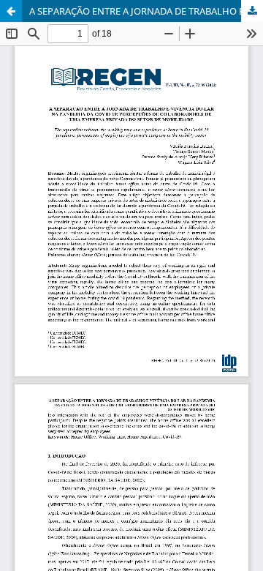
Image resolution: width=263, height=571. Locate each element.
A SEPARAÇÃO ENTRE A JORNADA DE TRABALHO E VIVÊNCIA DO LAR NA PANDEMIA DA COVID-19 (146, 11)
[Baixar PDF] (252, 11)
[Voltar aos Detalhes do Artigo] (11, 11)
